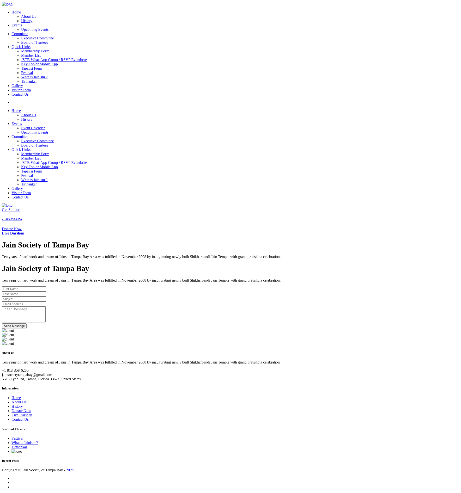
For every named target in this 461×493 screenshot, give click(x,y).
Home (16, 12)
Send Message (14, 326)
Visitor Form (21, 90)
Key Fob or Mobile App (39, 64)
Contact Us (20, 94)
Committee (20, 34)
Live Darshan (22, 415)
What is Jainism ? (34, 77)
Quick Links (21, 47)
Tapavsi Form (31, 68)
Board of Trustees (34, 42)
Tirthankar (29, 81)
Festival (27, 73)
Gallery (17, 86)
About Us (28, 16)
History (26, 21)
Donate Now (12, 229)
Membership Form (35, 51)
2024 (70, 470)
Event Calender (33, 128)
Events (17, 25)
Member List (31, 55)
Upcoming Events (35, 29)
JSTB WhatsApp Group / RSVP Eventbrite (54, 60)
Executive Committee (37, 38)
